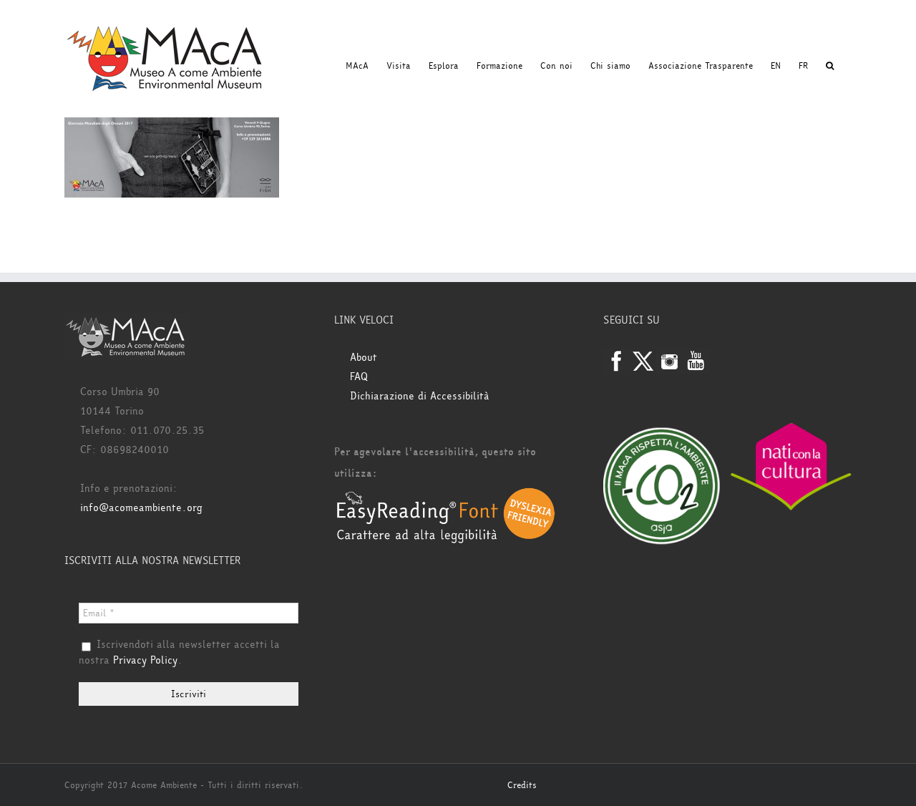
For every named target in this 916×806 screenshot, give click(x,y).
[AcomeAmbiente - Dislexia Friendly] (445, 494)
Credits (522, 785)
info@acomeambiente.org (141, 507)
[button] (830, 66)
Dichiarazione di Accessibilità (419, 396)
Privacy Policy (145, 660)
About (363, 357)
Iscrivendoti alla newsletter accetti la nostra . (179, 653)
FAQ (359, 376)
